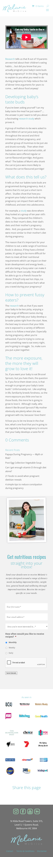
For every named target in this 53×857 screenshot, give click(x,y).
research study (26, 118)
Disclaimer (42, 851)
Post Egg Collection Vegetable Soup (23, 462)
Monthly (13, 642)
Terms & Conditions (25, 851)
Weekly (12, 647)
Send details (11, 673)
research (14, 305)
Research (10, 58)
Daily (11, 653)
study (23, 210)
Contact (11, 851)
